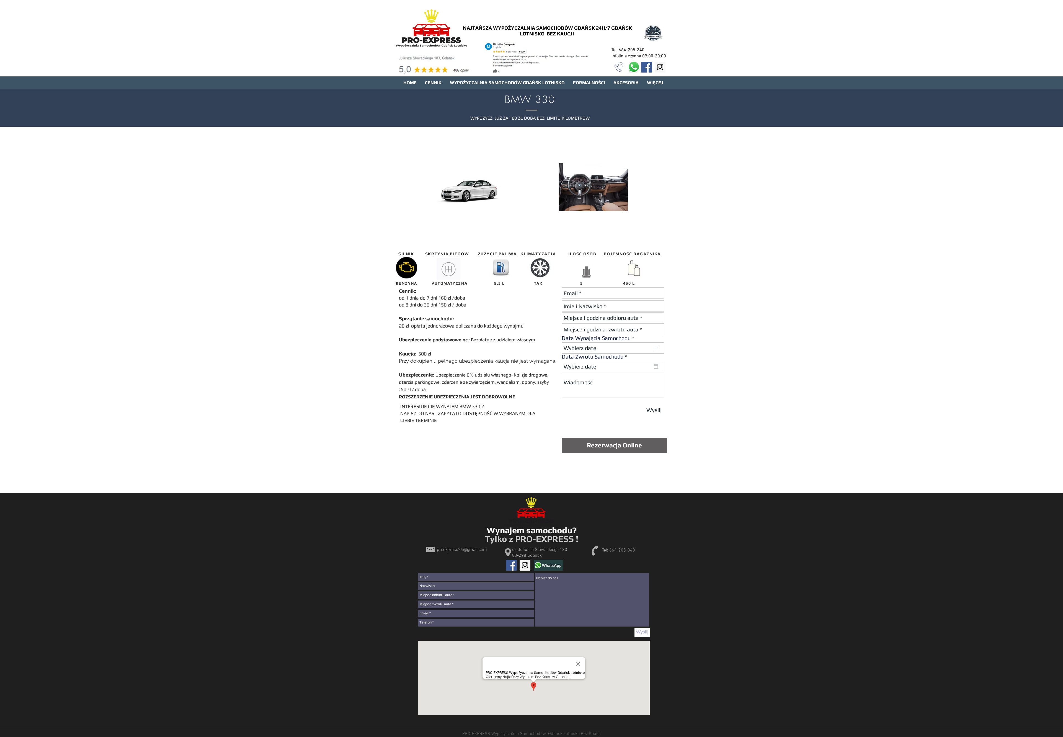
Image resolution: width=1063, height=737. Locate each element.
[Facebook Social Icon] (646, 67)
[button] (536, 58)
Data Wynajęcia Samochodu (599, 338)
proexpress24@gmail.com (462, 550)
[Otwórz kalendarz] (656, 348)
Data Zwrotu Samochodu (596, 356)
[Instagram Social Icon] (660, 67)
